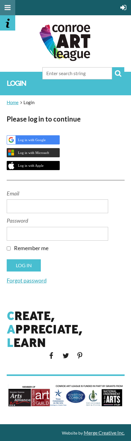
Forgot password (27, 280)
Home (13, 102)
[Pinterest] (79, 355)
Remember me (31, 248)
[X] (65, 355)
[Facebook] (51, 355)
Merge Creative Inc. (104, 433)
